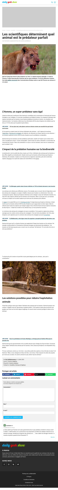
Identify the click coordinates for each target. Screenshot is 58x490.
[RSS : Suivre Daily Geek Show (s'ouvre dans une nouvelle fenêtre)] (13, 464)
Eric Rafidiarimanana (10, 359)
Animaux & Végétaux (20, 365)
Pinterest (28, 374)
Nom (5, 404)
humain (11, 363)
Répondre (53, 437)
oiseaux (9, 158)
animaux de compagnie (15, 133)
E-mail (5, 410)
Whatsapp (50, 374)
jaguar (5, 202)
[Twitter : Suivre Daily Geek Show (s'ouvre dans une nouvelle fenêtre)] (18, 464)
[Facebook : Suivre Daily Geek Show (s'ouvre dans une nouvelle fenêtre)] (4, 464)
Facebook (7, 374)
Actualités (12, 365)
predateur (16, 363)
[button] (55, 2)
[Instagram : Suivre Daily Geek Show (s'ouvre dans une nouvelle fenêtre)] (8, 464)
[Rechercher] (52, 2)
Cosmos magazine (12, 361)
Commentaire (7, 387)
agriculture (5, 133)
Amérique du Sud (25, 202)
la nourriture (47, 215)
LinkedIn (18, 374)
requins (37, 158)
